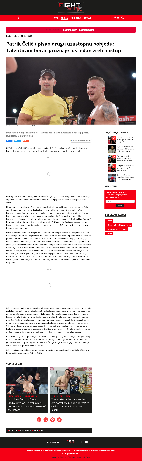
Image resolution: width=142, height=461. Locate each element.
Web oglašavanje (93, 450)
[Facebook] (115, 17)
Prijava (120, 205)
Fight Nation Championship (119, 225)
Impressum (31, 450)
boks (110, 220)
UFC (56, 18)
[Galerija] (71, 91)
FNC (125, 229)
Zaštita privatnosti (79, 450)
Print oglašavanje (108, 450)
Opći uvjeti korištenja (45, 450)
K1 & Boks (76, 18)
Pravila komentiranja (62, 450)
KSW (110, 233)
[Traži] (122, 17)
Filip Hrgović (113, 229)
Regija (64, 18)
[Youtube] (118, 17)
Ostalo (87, 18)
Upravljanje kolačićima (70, 454)
